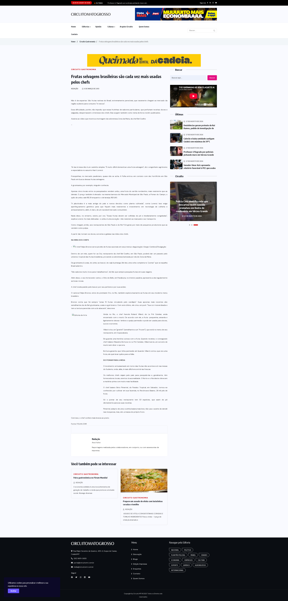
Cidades (204, 555)
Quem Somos (144, 27)
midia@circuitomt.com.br (83, 567)
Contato (74, 34)
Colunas (110, 27)
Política (187, 550)
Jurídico (186, 565)
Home (73, 27)
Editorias (85, 27)
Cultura (201, 560)
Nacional (175, 550)
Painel (193, 555)
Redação (79, 483)
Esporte (174, 565)
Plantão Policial (178, 555)
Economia (175, 560)
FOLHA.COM (82, 424)
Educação (137, 554)
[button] (189, 225)
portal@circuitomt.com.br (83, 563)
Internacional (177, 570)
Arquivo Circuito (126, 27)
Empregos (188, 560)
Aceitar (13, 591)
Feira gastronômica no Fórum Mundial (90, 477)
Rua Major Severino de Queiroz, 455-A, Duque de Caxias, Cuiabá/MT (94, 552)
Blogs (135, 559)
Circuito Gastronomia (87, 41)
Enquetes (137, 569)
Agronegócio (200, 565)
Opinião (98, 27)
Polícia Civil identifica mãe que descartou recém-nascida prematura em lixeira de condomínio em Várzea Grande (192, 206)
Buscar (212, 78)
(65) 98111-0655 (80, 558)
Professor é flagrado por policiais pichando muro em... (128, 3)
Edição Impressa (140, 564)
